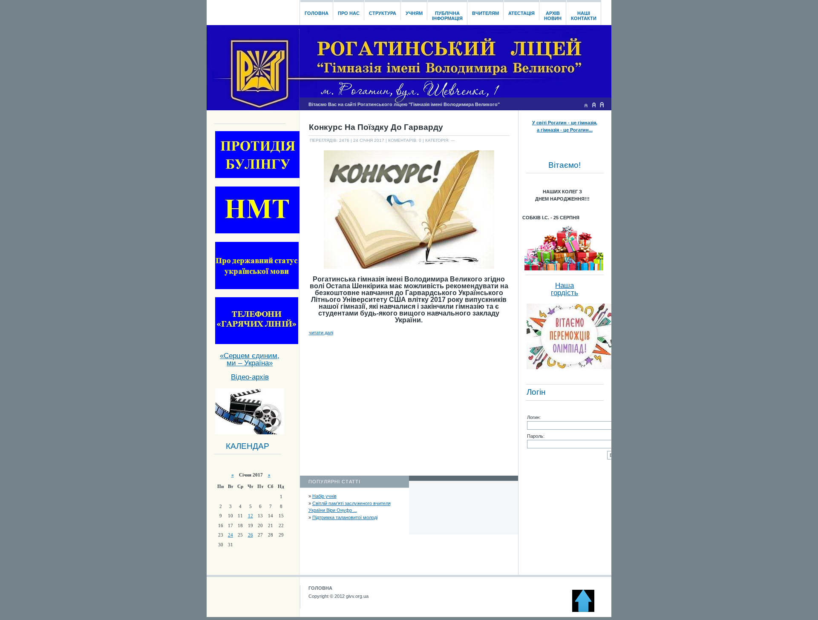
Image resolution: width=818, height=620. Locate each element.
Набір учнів (324, 496)
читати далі (321, 332)
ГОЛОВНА (320, 588)
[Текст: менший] (586, 105)
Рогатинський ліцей (253, 10)
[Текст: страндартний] (594, 105)
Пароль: (535, 436)
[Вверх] (587, 610)
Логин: (534, 417)
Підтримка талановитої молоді (344, 517)
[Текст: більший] (602, 105)
